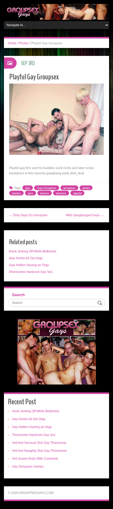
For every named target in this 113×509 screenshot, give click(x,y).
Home (12, 43)
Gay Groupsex (46, 188)
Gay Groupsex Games (28, 466)
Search (18, 294)
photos (16, 193)
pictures (61, 193)
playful (77, 193)
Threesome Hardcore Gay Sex (31, 272)
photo (86, 188)
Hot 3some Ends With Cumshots (35, 458)
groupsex (69, 188)
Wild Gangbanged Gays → (85, 215)
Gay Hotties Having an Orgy (29, 265)
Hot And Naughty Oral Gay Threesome (39, 451)
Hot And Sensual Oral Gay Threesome (39, 443)
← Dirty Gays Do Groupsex (28, 215)
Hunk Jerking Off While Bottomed (32, 251)
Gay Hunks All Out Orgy (26, 258)
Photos (24, 43)
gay (27, 188)
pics (30, 193)
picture (44, 193)
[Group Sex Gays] (56, 11)
